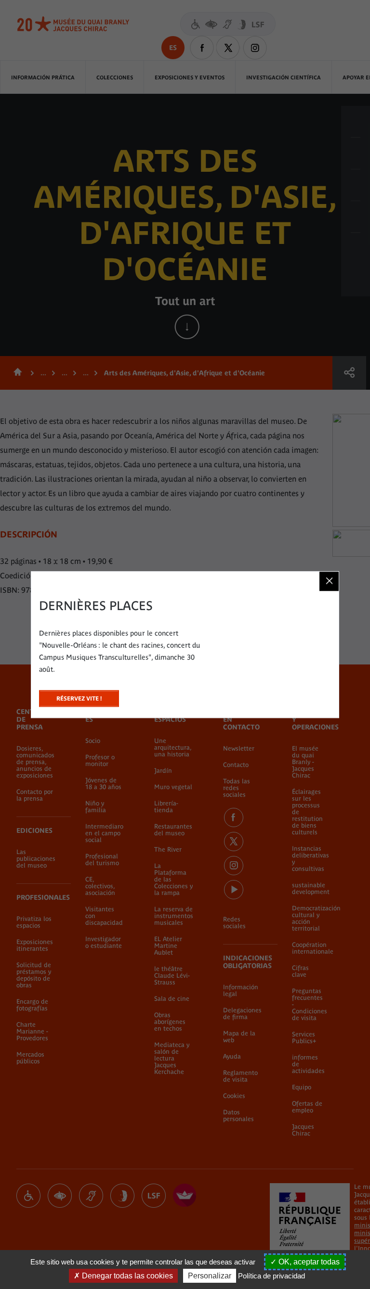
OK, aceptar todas (308, 1262)
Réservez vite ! (79, 696)
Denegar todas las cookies (126, 1276)
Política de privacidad (271, 1276)
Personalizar (209, 1276)
